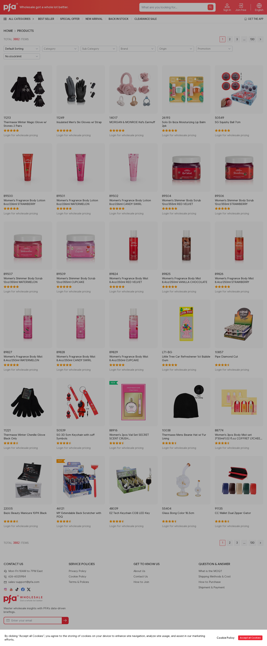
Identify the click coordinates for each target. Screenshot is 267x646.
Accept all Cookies (250, 637)
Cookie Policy (225, 637)
